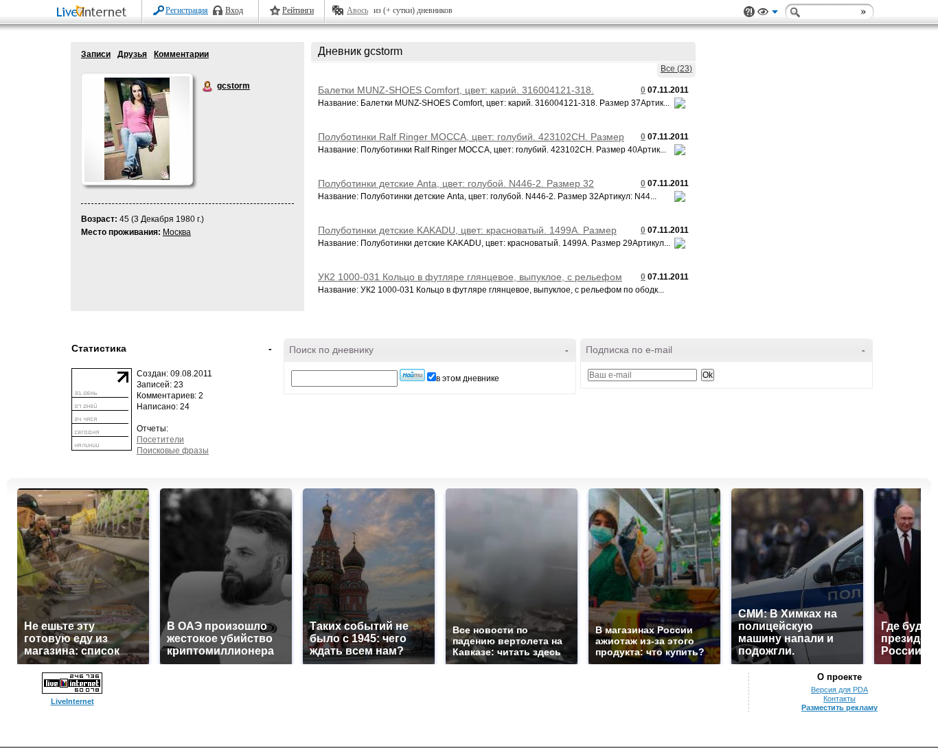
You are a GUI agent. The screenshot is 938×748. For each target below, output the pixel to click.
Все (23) (676, 68)
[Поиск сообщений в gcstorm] (412, 375)
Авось (357, 10)
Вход (234, 10)
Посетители (160, 439)
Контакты (839, 698)
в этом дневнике (467, 378)
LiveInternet (94, 12)
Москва (177, 232)
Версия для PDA (839, 689)
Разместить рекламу (839, 707)
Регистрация (186, 10)
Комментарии (181, 54)
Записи (96, 54)
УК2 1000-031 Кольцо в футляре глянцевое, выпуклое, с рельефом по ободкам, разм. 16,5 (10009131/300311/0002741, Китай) (470, 282)
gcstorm (208, 86)
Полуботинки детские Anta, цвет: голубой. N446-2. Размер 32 (456, 183)
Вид (767, 13)
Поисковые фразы (173, 450)
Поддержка (749, 12)
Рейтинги (298, 10)
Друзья (132, 54)
